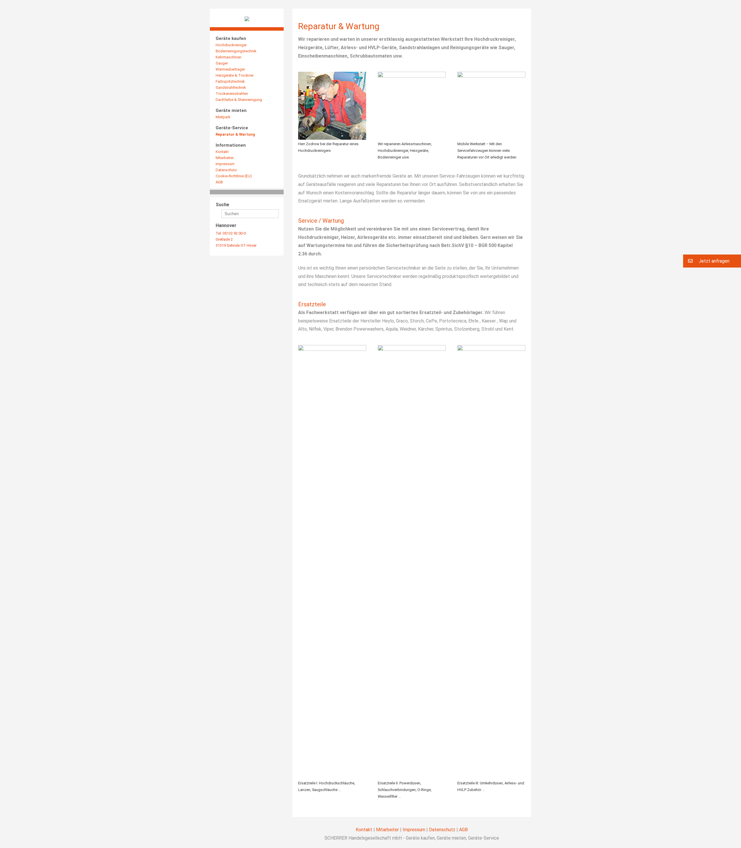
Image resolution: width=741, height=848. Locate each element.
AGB (219, 182)
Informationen (231, 145)
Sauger (222, 63)
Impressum (225, 164)
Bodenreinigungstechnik (236, 51)
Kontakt (222, 152)
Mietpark (223, 117)
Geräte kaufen (231, 38)
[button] (712, 261)
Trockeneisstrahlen (232, 93)
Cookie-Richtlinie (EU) (234, 176)
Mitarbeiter (225, 158)
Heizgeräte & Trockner (235, 75)
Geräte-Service (232, 127)
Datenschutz (226, 170)
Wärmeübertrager (230, 69)
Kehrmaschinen (228, 57)
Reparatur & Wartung (235, 134)
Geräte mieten (231, 110)
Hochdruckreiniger (231, 45)
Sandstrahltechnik (231, 87)
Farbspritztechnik (230, 81)
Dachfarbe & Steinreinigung (239, 99)
